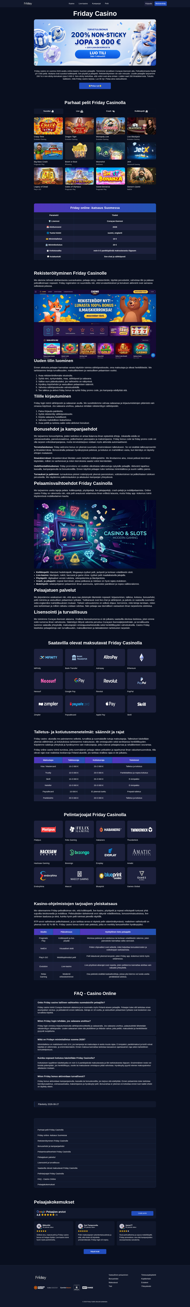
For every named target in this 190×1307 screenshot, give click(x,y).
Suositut (46, 111)
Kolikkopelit (140, 111)
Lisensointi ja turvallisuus (48, 1163)
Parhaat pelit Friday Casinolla (50, 1130)
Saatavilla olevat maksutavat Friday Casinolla (57, 1168)
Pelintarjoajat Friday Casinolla (51, 1174)
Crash (108, 111)
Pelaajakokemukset (46, 1184)
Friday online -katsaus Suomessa (52, 1135)
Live (78, 111)
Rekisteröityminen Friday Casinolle (53, 1141)
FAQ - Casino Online (47, 1179)
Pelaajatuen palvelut (46, 1157)
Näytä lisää (95, 1251)
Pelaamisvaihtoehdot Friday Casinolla (54, 1152)
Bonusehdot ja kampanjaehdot (51, 1146)
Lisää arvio (142, 1213)
